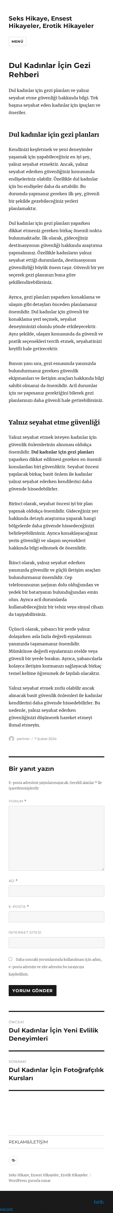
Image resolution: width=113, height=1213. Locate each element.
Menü (17, 41)
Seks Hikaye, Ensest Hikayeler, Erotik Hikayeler (51, 22)
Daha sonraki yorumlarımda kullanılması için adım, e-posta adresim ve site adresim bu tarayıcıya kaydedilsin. (55, 967)
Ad (13, 881)
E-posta (19, 906)
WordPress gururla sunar (30, 1180)
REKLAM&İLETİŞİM (28, 1141)
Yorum (18, 801)
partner (23, 739)
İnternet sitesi (25, 932)
